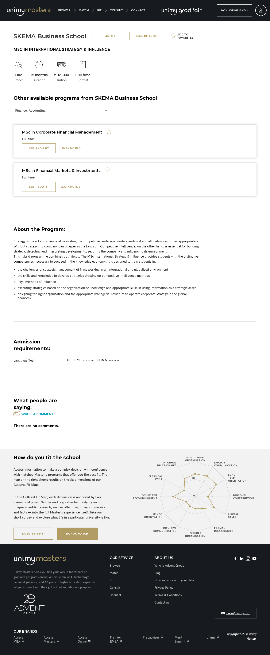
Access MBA (18, 639)
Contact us (161, 602)
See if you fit (39, 148)
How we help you (234, 10)
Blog (157, 573)
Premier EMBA (115, 639)
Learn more (69, 148)
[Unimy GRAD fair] (181, 11)
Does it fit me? (33, 533)
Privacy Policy (163, 588)
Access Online (82, 639)
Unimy (211, 637)
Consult (116, 10)
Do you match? (78, 533)
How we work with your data (174, 580)
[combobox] (61, 111)
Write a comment (37, 414)
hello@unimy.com (238, 613)
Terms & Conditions (168, 595)
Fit (99, 10)
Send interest (147, 36)
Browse (64, 10)
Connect (138, 10)
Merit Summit (180, 639)
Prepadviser (151, 637)
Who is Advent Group (169, 565)
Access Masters (49, 639)
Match (84, 10)
